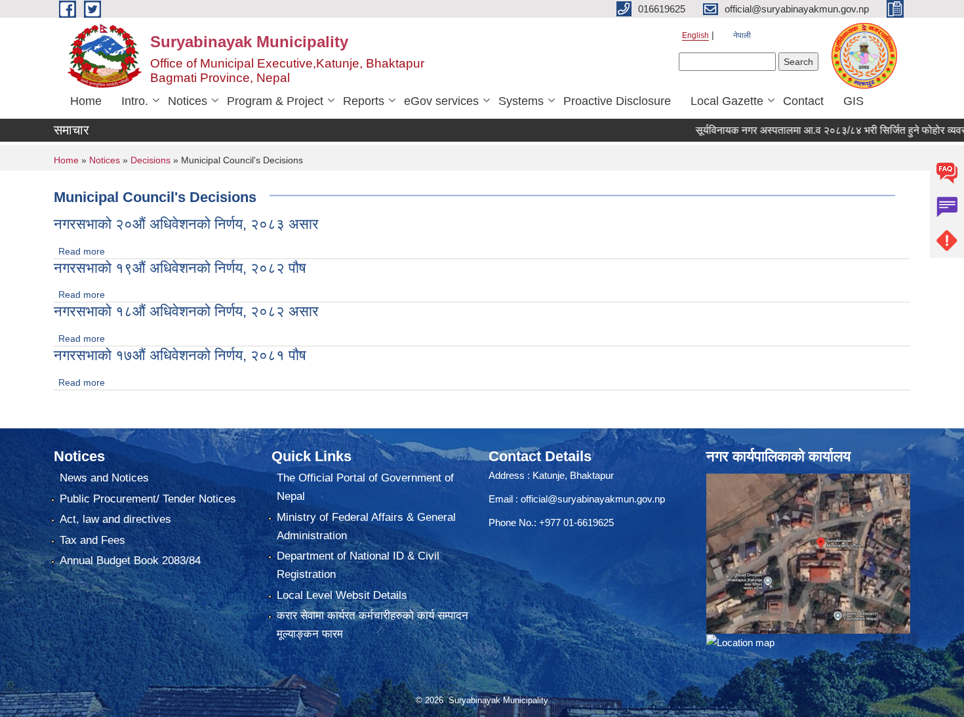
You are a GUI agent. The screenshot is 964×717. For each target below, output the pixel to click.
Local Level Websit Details (342, 595)
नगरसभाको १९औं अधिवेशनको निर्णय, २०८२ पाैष (180, 268)
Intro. (134, 101)
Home (86, 101)
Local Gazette (727, 101)
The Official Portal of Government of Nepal (365, 487)
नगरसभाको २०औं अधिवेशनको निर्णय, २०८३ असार (186, 224)
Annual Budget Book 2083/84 (130, 560)
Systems (521, 101)
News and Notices (104, 478)
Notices (187, 101)
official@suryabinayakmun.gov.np (593, 498)
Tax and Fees (92, 540)
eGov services (441, 101)
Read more (81, 251)
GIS (853, 101)
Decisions (151, 160)
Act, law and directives (115, 519)
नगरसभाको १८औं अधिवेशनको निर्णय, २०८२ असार (186, 311)
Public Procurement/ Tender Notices (148, 499)
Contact (803, 101)
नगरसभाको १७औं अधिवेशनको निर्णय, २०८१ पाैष (180, 355)
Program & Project (275, 101)
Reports (363, 101)
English (695, 35)
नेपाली (742, 35)
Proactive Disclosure (617, 101)
